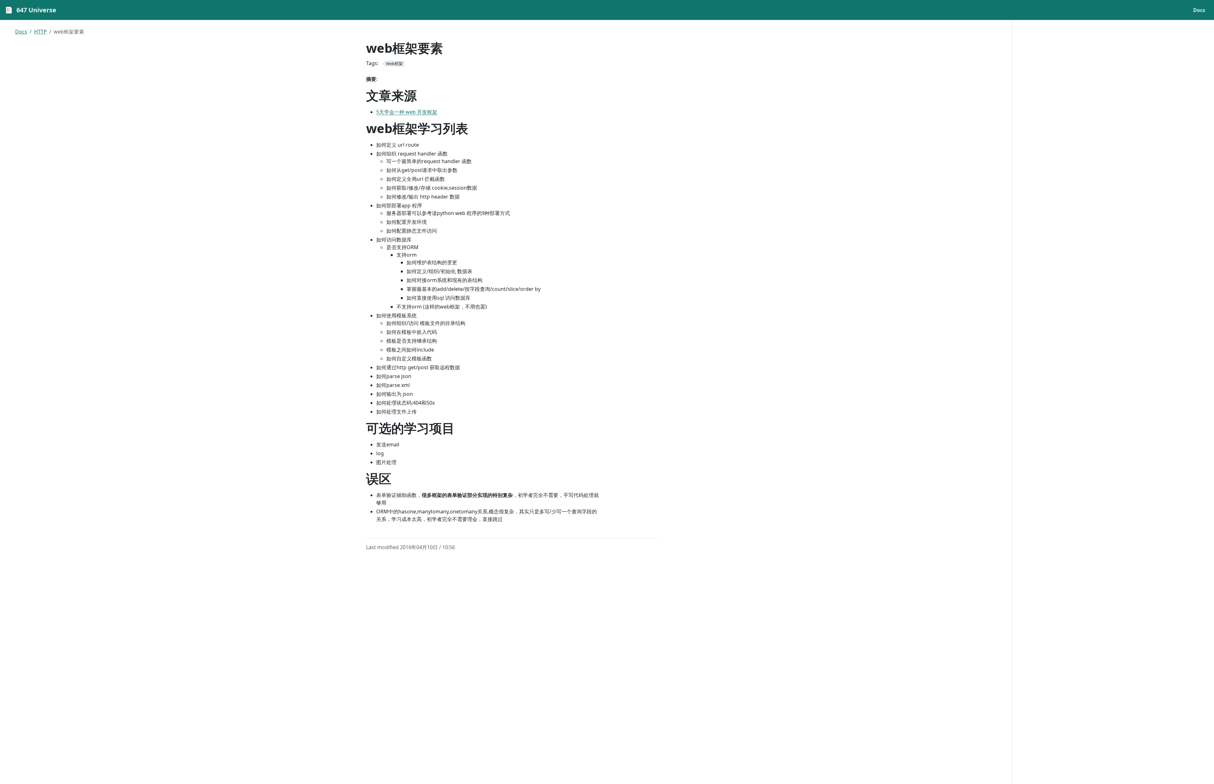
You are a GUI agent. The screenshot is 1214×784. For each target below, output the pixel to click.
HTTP (40, 31)
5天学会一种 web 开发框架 (406, 111)
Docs (21, 31)
